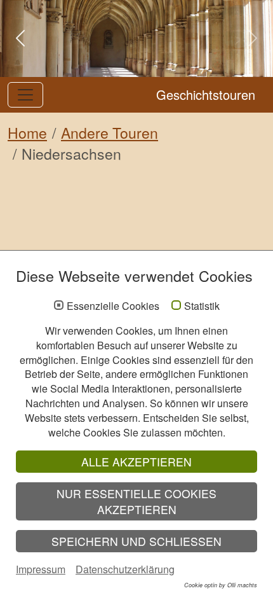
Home (27, 132)
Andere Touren (109, 132)
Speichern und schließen (136, 541)
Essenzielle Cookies (113, 306)
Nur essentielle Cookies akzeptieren (136, 501)
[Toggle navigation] (25, 95)
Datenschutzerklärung (125, 569)
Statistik (202, 306)
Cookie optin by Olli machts (220, 585)
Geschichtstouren (205, 94)
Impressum (40, 569)
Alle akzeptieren (136, 462)
